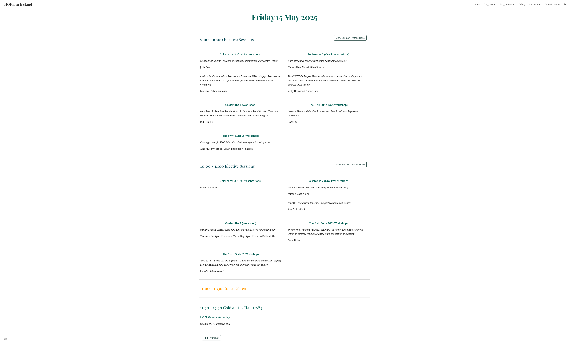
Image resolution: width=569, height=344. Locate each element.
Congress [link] (488, 4)
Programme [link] (506, 4)
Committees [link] (551, 4)
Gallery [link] (522, 4)
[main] (284, 16)
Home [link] (477, 4)
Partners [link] (533, 4)
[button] (565, 4)
